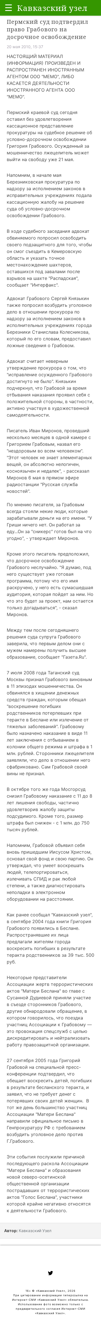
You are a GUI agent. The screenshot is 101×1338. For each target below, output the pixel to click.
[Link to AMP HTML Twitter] (50, 1274)
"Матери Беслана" (41, 991)
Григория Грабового (29, 146)
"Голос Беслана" (39, 1197)
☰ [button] (8, 7)
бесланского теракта (60, 1087)
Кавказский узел (71, 914)
